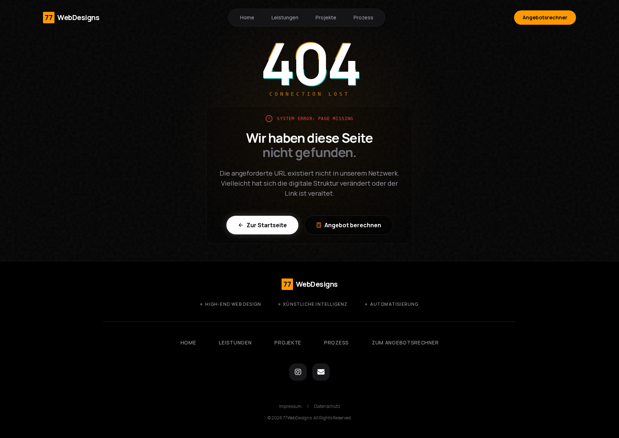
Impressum (290, 406)
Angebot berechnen (353, 225)
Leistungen (285, 17)
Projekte (326, 17)
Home (247, 17)
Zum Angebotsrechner (405, 342)
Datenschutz (327, 406)
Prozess (363, 17)
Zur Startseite (266, 225)
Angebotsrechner (545, 17)
